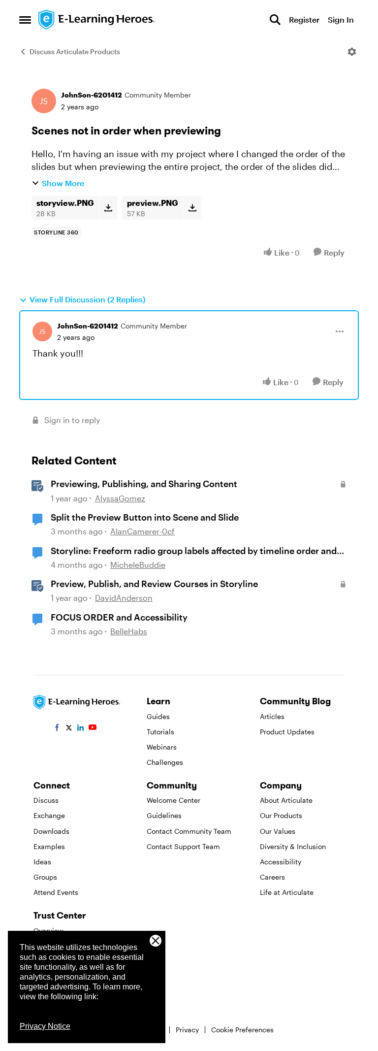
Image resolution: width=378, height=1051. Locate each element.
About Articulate (286, 800)
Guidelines (164, 815)
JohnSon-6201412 (91, 95)
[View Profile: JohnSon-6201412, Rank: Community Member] (44, 101)
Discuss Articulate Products (75, 51)
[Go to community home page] (97, 20)
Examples (49, 846)
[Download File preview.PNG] (192, 208)
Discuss (46, 800)
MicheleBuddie (137, 564)
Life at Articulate (287, 892)
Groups (45, 877)
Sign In (341, 19)
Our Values (277, 831)
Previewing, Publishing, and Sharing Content (144, 483)
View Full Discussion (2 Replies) (87, 299)
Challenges (165, 762)
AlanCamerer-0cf (142, 531)
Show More (63, 183)
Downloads (51, 831)
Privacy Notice (45, 1026)
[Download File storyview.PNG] (108, 208)
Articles (272, 716)
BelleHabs (128, 631)
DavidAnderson (124, 597)
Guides (158, 716)
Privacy (187, 1029)
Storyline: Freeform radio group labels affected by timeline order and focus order (194, 551)
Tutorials (160, 731)
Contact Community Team (189, 831)
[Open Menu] (352, 52)
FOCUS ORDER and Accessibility (119, 617)
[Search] (275, 20)
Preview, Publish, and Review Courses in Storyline (154, 583)
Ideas (42, 861)
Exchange (49, 815)
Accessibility (280, 861)
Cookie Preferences (242, 1029)
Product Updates (287, 731)
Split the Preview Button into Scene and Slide (145, 517)
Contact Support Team (183, 846)
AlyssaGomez (120, 498)
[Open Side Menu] (25, 19)
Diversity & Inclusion (293, 846)
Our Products (281, 815)
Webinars (162, 747)
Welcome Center (173, 800)
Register (304, 19)
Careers (272, 877)
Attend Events (55, 892)
